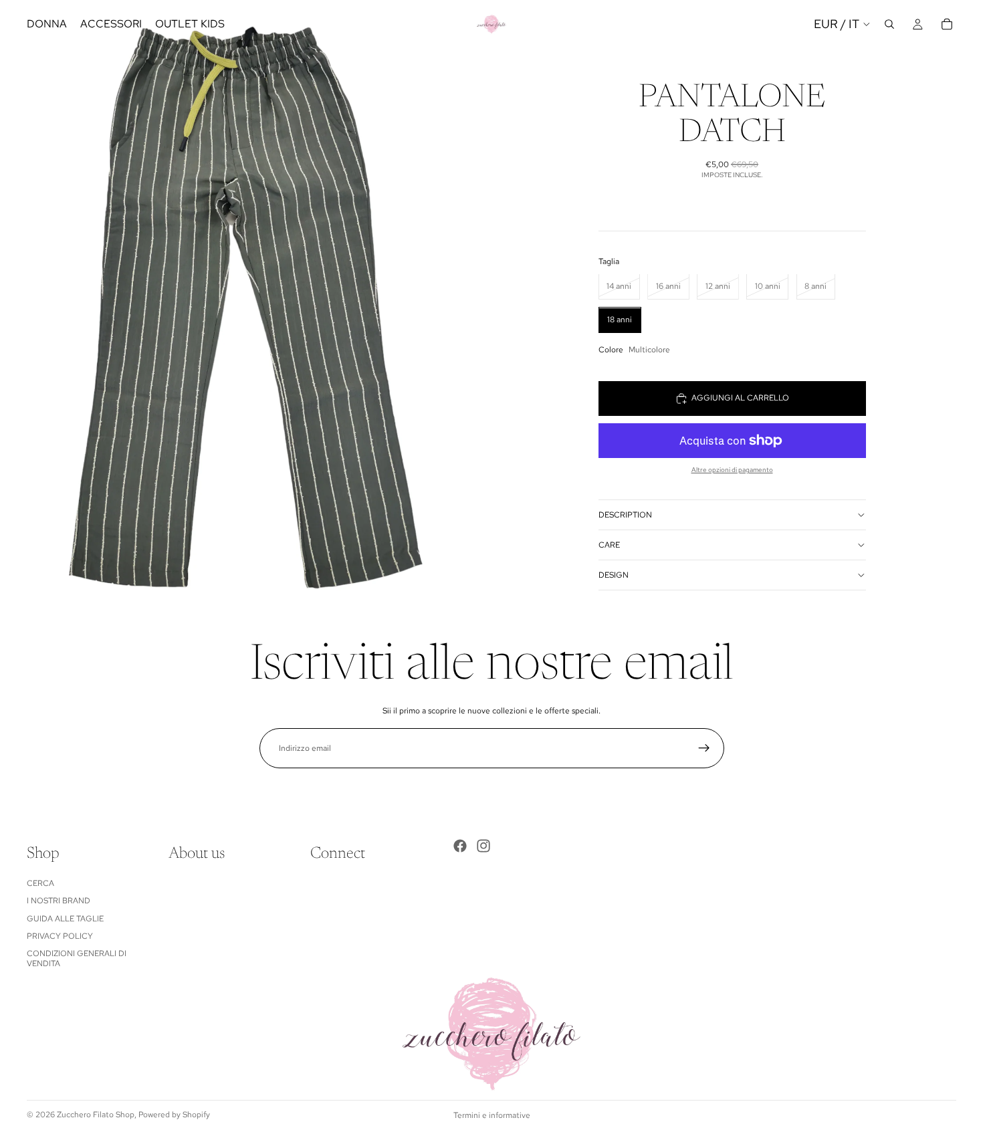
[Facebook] (460, 846)
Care (609, 545)
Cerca (40, 883)
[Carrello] (947, 24)
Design (613, 575)
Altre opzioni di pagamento (732, 469)
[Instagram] (483, 846)
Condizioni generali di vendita (76, 958)
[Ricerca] (889, 24)
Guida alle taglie (65, 918)
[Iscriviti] (704, 748)
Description (625, 515)
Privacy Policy (60, 936)
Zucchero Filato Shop (95, 1114)
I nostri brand (58, 900)
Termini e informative (491, 1115)
